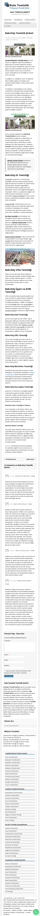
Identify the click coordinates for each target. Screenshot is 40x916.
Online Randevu (25, 23)
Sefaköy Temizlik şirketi (11, 771)
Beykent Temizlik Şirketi (11, 765)
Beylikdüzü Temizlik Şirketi (12, 768)
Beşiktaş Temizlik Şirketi (11, 869)
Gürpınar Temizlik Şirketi (12, 804)
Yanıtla (33, 476)
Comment (7, 641)
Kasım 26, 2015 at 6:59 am (22, 476)
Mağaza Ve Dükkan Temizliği (13, 815)
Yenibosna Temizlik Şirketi (12, 886)
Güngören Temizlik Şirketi (12, 877)
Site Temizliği (8, 891)
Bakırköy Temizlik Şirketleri (11, 740)
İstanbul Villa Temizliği (9, 735)
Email (6, 660)
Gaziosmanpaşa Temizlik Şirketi (14, 889)
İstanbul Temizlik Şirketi (17, 912)
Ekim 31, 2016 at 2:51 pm (22, 550)
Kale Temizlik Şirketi (19, 898)
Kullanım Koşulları (17, 910)
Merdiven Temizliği (10, 809)
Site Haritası (6, 910)
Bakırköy (7, 446)
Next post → (31, 459)
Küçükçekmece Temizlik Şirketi (13, 834)
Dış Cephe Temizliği (10, 856)
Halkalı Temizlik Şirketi (11, 828)
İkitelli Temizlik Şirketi (11, 880)
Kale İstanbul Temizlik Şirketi (25, 904)
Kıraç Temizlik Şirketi (11, 831)
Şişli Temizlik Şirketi (10, 812)
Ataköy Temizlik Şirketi (11, 864)
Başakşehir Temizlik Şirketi (12, 762)
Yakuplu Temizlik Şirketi (11, 806)
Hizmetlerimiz (30, 20)
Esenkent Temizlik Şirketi (12, 795)
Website (6, 665)
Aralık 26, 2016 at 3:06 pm (24, 580)
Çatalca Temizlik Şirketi (11, 853)
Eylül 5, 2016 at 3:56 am (20, 504)
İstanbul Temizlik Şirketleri (12, 842)
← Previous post (10, 459)
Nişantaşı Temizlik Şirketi (12, 883)
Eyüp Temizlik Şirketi (11, 872)
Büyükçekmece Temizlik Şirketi (13, 792)
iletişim (7, 26)
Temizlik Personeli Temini (12, 776)
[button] (36, 912)
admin (24, 38)
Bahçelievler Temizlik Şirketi (13, 847)
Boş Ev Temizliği (9, 820)
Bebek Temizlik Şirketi (11, 774)
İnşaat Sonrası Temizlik (11, 845)
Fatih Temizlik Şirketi (10, 875)
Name (6, 654)
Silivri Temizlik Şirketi (11, 817)
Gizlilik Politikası (28, 910)
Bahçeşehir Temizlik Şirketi (12, 760)
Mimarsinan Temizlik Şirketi (12, 839)
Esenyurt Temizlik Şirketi (12, 798)
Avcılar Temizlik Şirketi (11, 757)
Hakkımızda (18, 20)
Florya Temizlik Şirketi (11, 801)
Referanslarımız (10, 23)
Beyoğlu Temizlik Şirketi (11, 782)
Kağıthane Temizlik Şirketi (12, 850)
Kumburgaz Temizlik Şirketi (12, 836)
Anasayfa (8, 20)
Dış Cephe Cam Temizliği (10, 742)
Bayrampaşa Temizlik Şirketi (13, 866)
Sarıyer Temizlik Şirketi (11, 785)
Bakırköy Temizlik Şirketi (12, 779)
